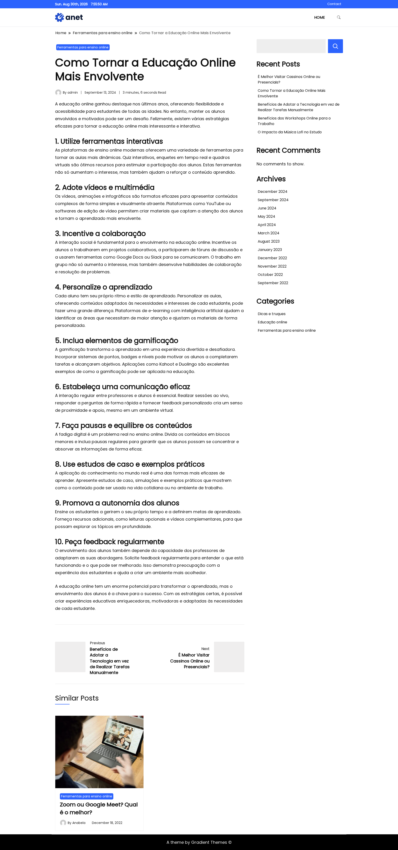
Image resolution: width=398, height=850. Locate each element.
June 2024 (267, 208)
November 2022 (272, 266)
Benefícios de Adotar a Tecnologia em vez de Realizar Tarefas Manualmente (298, 107)
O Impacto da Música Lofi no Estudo (290, 132)
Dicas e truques (272, 313)
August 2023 (269, 241)
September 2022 (273, 283)
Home (319, 17)
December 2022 (272, 258)
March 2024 (268, 233)
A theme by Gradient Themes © (199, 842)
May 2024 (266, 216)
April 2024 (267, 224)
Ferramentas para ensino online (82, 47)
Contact (334, 4)
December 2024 (272, 191)
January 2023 (270, 249)
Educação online (272, 322)
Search (335, 46)
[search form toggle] (339, 17)
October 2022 (270, 274)
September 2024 (273, 200)
